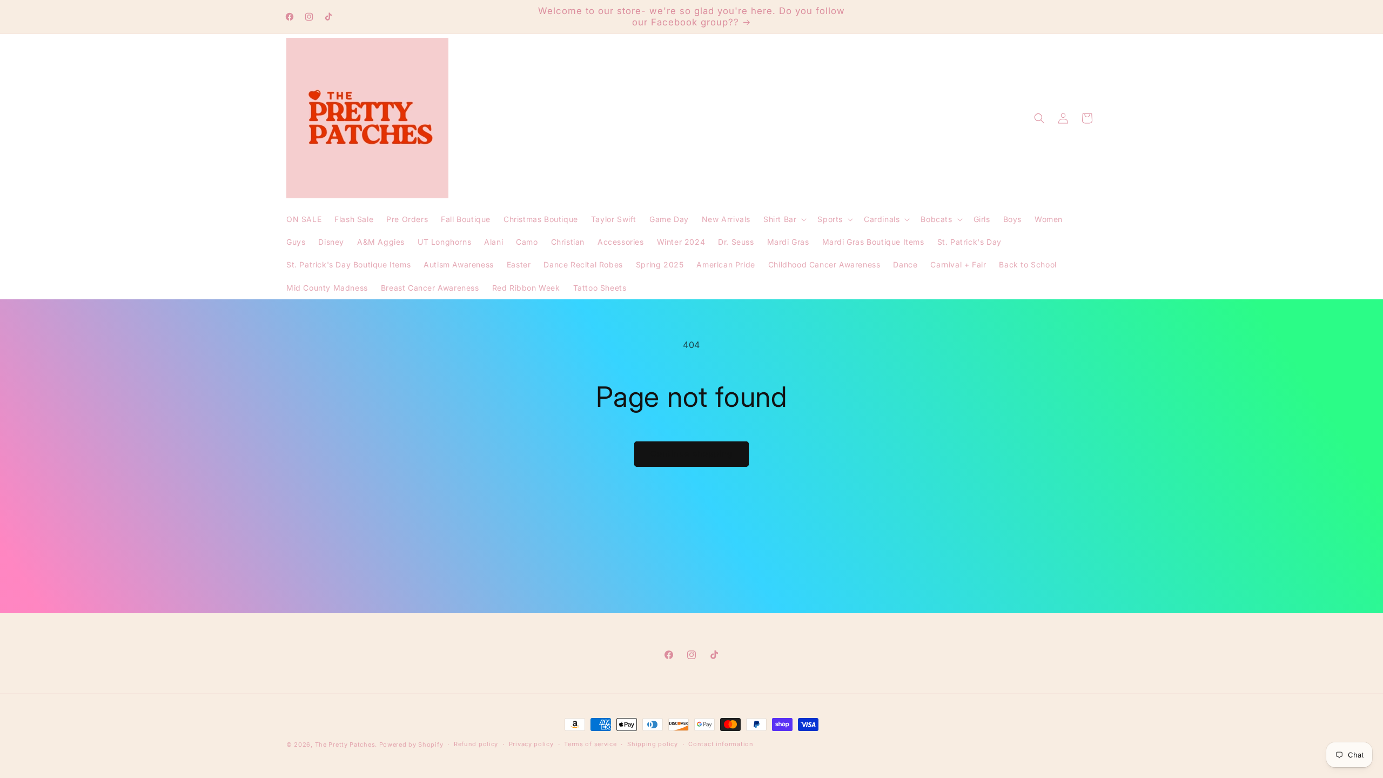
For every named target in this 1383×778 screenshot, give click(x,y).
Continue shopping (691, 453)
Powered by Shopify (411, 744)
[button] (784, 219)
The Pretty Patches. (346, 744)
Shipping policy (652, 744)
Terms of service (590, 744)
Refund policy (476, 744)
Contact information (720, 744)
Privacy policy (531, 744)
